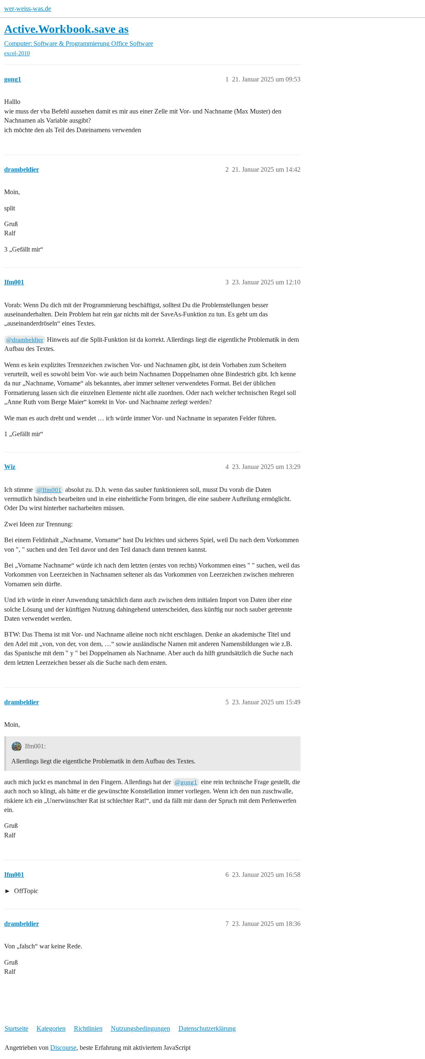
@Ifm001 (49, 489)
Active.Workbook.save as (66, 28)
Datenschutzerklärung (207, 1028)
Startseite (16, 1028)
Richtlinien (88, 1028)
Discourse (63, 1047)
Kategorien (51, 1028)
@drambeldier (24, 339)
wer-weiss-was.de (27, 8)
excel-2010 (17, 53)
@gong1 (186, 782)
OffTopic (25, 890)
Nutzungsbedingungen (140, 1028)
